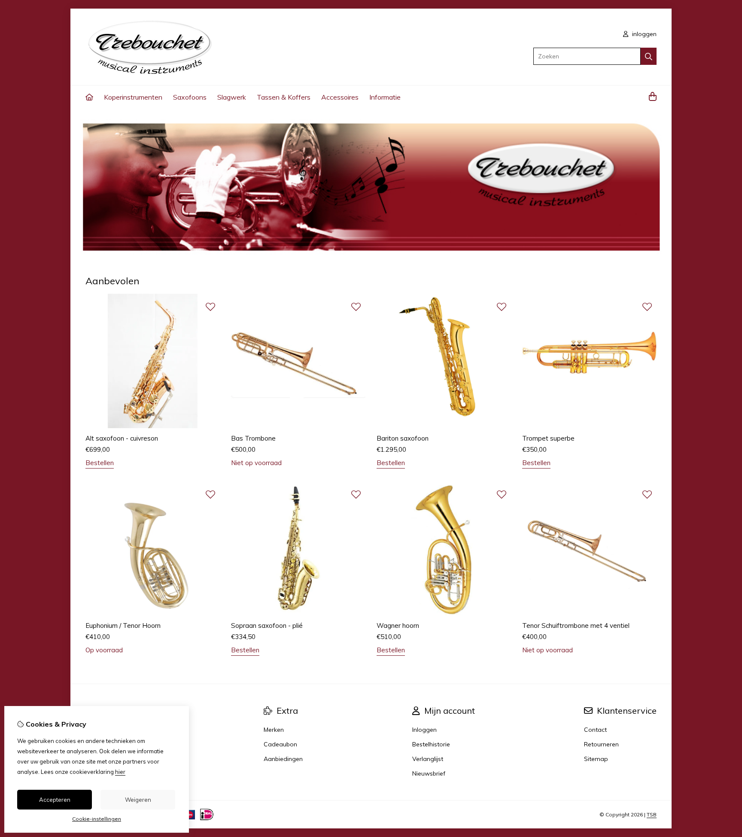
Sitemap (596, 759)
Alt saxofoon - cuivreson (121, 438)
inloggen (643, 34)
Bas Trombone (253, 438)
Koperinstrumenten (133, 97)
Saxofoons (190, 97)
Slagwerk (231, 97)
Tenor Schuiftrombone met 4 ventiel (575, 625)
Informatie (385, 97)
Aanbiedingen (283, 759)
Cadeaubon (280, 744)
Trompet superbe (548, 438)
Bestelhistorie (431, 744)
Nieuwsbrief (428, 773)
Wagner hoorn (398, 625)
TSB (652, 814)
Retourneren (601, 744)
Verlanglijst (427, 759)
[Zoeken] (649, 56)
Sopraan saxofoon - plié (267, 625)
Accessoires (340, 97)
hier (120, 771)
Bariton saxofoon (403, 438)
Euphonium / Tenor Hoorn (123, 625)
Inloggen (424, 730)
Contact (595, 730)
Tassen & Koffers (283, 97)
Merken (274, 730)
